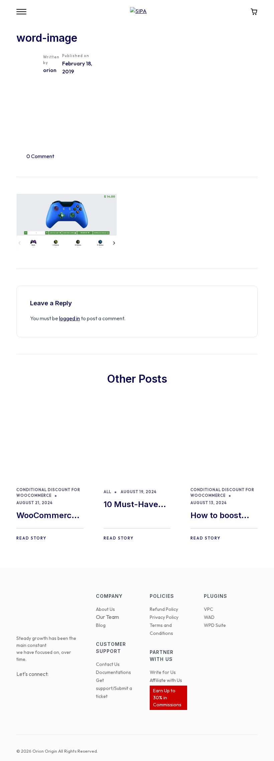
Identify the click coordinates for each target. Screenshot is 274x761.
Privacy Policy (164, 617)
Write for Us (163, 672)
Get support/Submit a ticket (114, 688)
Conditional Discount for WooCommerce (48, 492)
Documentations (113, 672)
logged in (69, 318)
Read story (31, 537)
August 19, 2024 (138, 491)
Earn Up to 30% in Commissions (167, 698)
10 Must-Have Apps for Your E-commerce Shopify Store (136, 504)
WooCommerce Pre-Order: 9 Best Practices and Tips (46, 515)
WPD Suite (215, 625)
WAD (209, 617)
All (107, 491)
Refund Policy (164, 609)
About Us (105, 609)
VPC (208, 609)
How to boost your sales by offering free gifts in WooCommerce (220, 515)
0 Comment (40, 156)
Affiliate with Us (166, 680)
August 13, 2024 (208, 502)
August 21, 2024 (34, 502)
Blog (101, 625)
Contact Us (108, 664)
